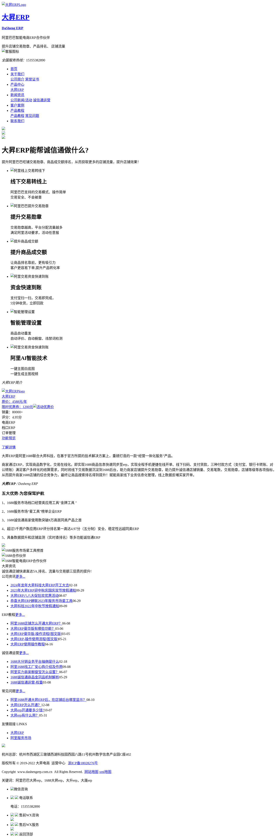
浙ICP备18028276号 (83, 763)
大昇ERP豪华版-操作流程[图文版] (36, 634)
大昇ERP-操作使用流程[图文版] (34, 639)
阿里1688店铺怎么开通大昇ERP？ (36, 623)
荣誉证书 (32, 79)
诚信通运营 (41, 100)
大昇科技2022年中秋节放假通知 (34, 606)
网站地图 (91, 772)
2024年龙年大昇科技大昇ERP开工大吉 (39, 585)
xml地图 (105, 772)
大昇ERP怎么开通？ (25, 705)
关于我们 (17, 74)
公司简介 (17, 79)
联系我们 (17, 121)
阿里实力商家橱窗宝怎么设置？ (34, 672)
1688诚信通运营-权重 (26, 682)
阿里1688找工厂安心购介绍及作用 (36, 667)
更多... (20, 576)
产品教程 (17, 110)
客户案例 (17, 105)
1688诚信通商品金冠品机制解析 (34, 677)
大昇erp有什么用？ (24, 715)
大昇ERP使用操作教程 (27, 644)
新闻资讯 (17, 95)
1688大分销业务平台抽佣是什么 (34, 661)
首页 (13, 69)
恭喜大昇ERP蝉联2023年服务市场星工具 (41, 601)
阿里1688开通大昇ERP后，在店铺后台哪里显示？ (48, 700)
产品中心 (17, 84)
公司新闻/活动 (21, 100)
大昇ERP (17, 90)
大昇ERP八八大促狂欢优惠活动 (34, 595)
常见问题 (32, 116)
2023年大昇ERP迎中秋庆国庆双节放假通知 (43, 590)
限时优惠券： (17, 407)
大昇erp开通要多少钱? (27, 710)
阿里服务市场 (20, 738)
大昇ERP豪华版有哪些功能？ (32, 628)
